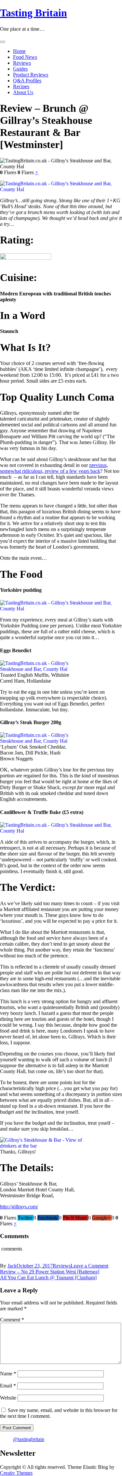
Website (8, 1398)
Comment (12, 1319)
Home (19, 51)
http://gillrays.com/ (19, 1206)
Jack (12, 1266)
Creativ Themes (16, 1473)
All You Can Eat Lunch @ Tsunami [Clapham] (48, 1277)
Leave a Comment (89, 1266)
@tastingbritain (28, 1439)
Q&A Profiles (27, 80)
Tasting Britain (33, 13)
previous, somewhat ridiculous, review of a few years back (54, 468)
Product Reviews (30, 74)
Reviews (22, 63)
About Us (23, 92)
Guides (20, 69)
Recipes (21, 86)
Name (8, 1373)
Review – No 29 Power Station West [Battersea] (49, 1271)
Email (8, 1385)
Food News (25, 57)
